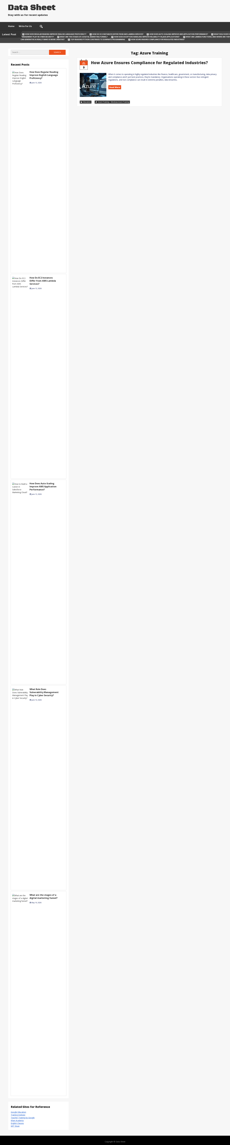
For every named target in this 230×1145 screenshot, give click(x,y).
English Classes (17, 1123)
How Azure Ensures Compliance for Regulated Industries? (157, 39)
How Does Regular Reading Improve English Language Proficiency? (56, 34)
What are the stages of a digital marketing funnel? (84, 37)
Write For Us (25, 26)
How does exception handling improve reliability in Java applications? (147, 37)
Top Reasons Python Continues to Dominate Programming (97, 39)
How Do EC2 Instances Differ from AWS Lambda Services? (118, 34)
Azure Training (103, 102)
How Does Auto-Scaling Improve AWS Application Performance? (178, 34)
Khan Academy (17, 1120)
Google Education (18, 1112)
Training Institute (18, 1115)
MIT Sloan (15, 1126)
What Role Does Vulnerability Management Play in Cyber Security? (44, 692)
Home (11, 26)
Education (87, 102)
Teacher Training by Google (23, 1117)
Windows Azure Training (120, 102)
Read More (114, 87)
